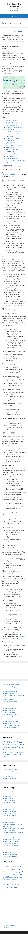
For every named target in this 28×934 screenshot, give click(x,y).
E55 (24, 750)
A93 (18, 744)
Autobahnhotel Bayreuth (10, 837)
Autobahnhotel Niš (8, 772)
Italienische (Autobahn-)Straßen (12, 884)
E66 (12, 752)
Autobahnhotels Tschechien (11, 725)
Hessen (21, 752)
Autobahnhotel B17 (11, 122)
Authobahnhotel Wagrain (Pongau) (13, 832)
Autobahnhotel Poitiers (9, 843)
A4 (11, 742)
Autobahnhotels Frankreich (10, 693)
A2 (7, 742)
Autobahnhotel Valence (9, 813)
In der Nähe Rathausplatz (13, 133)
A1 (4, 741)
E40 (12, 750)
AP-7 (20, 744)
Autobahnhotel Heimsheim (10, 854)
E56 (3, 752)
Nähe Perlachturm (11, 129)
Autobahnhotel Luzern (9, 807)
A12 (8, 744)
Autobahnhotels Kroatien (10, 701)
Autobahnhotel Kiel (8, 852)
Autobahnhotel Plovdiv (9, 802)
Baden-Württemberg (10, 747)
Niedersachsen (6, 754)
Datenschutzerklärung (9, 925)
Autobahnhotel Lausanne (10, 818)
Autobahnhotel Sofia (9, 776)
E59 (5, 752)
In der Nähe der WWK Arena (14, 138)
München (12, 176)
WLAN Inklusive (10, 142)
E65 (10, 752)
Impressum (6, 927)
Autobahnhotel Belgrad (9, 774)
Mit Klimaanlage (10, 156)
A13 (11, 744)
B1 (22, 744)
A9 (22, 742)
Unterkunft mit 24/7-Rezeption (14, 145)
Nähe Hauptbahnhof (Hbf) (13, 158)
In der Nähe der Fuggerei (13, 131)
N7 (23, 752)
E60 (7, 752)
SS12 (10, 754)
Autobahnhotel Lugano (9, 815)
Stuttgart (12, 174)
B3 (23, 744)
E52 (21, 750)
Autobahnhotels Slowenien (10, 721)
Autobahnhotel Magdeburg (11, 841)
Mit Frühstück (10, 147)
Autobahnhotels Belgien (10, 687)
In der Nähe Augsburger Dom (14, 127)
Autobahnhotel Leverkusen (10, 848)
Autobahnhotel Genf (8, 820)
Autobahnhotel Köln (8, 850)
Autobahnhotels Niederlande (11, 706)
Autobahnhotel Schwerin (10, 856)
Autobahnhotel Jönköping (10, 769)
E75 (16, 752)
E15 (4, 750)
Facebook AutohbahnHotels (11, 887)
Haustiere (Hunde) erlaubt (13, 144)
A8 (20, 742)
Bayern (20, 747)
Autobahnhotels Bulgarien (10, 689)
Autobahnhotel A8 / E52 (12, 120)
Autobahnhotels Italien (9, 699)
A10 (4, 745)
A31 (16, 744)
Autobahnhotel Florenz (9, 778)
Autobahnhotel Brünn (9, 809)
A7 (18, 741)
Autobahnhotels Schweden (10, 714)
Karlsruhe (6, 174)
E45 (17, 750)
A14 (13, 744)
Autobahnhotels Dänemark (10, 691)
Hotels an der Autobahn (14, 5)
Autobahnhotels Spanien (10, 723)
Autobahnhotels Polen (9, 710)
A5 (14, 742)
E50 (20, 750)
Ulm (17, 174)
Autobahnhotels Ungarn (10, 727)
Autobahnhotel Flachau (9, 830)
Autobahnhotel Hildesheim (10, 845)
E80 (18, 752)
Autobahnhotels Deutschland (11, 684)
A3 (9, 742)
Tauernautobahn (15, 754)
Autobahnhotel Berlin (9, 835)
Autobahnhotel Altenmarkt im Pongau (14, 828)
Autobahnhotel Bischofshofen (11, 839)
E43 (14, 750)
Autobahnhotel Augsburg (12, 31)
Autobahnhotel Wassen (9, 805)
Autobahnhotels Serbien (10, 717)
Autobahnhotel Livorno (9, 822)
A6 (15, 742)
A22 (15, 744)
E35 (9, 749)
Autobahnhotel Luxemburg (10, 704)
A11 (6, 744)
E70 (14, 752)
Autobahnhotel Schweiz (9, 712)
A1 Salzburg (10, 173)
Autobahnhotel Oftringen (10, 811)
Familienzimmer (10, 140)
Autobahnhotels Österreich (10, 708)
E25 (7, 750)
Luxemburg (5, 171)
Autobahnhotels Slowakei (10, 719)
